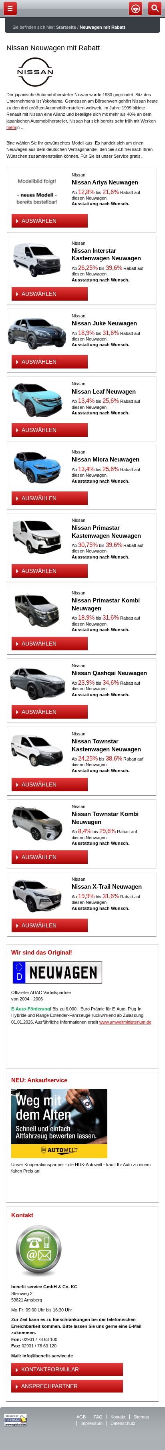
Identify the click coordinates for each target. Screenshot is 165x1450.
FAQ (98, 1416)
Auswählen (39, 221)
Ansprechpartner (49, 1386)
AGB (81, 1416)
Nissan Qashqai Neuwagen (109, 673)
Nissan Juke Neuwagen (104, 323)
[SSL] (15, 1424)
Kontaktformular (50, 1369)
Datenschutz (123, 1423)
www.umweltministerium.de (125, 1022)
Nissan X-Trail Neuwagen (107, 886)
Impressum (91, 1423)
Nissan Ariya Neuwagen (105, 182)
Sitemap (141, 1416)
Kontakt (118, 1416)
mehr (11, 127)
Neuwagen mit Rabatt (102, 27)
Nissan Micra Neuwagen (105, 459)
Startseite (66, 27)
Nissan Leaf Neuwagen (104, 391)
